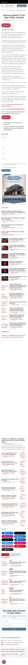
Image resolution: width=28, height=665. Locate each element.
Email (3, 153)
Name (3, 148)
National (11, 588)
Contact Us (18, 649)
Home (2, 649)
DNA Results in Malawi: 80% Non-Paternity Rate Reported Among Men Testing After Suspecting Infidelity (13, 211)
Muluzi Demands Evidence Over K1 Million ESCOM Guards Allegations (12, 225)
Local (10, 560)
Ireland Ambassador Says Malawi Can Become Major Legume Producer (17, 239)
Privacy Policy (9, 651)
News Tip (3, 651)
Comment (4, 137)
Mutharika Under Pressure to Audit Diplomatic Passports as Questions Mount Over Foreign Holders (16, 316)
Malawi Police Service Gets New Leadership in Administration (16, 262)
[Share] (4, 662)
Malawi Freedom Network (9, 213)
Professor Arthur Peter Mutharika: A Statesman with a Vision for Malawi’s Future (17, 246)
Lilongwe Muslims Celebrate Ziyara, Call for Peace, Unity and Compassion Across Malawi (17, 255)
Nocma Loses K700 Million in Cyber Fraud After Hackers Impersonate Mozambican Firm (9, 454)
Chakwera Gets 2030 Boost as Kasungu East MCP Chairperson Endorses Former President (17, 572)
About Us (7, 649)
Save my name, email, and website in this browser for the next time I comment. (14, 164)
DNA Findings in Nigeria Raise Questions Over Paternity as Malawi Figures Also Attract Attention (16, 295)
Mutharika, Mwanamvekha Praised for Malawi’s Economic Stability (17, 581)
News (10, 579)
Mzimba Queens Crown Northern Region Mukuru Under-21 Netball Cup (10, 513)
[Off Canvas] (2, 5)
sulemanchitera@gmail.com (13, 644)
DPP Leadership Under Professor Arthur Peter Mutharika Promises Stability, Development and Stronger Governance (17, 269)
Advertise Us (12, 649)
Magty (21, 655)
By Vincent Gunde (15, 304)
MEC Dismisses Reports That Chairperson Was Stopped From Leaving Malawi (13, 218)
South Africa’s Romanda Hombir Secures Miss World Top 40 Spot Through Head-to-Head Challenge (16, 309)
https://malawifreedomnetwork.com (15, 642)
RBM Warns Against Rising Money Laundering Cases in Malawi (16, 590)
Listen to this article (9, 29)
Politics (11, 569)
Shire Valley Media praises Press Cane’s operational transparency (17, 277)
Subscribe (15, 651)
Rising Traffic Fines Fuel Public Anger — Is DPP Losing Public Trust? (17, 562)
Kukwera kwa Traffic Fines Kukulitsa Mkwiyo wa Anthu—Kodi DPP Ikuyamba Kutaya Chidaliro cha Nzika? (9, 522)
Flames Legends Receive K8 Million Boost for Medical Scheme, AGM (12, 232)
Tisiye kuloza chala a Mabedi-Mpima (15, 109)
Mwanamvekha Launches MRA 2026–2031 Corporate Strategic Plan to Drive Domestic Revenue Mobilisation (17, 324)
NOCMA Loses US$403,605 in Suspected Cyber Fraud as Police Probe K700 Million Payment (13, 440)
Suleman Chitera (7, 20)
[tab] (5, 554)
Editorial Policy (21, 651)
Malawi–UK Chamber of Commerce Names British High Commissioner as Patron (17, 600)
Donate (22, 649)
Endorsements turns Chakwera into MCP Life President (18, 302)
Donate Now (21, 5)
